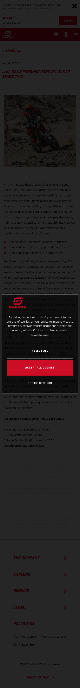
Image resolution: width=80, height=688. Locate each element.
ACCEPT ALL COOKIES (40, 367)
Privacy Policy (36, 335)
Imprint (45, 335)
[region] (40, 344)
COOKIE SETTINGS (40, 383)
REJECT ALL (40, 351)
